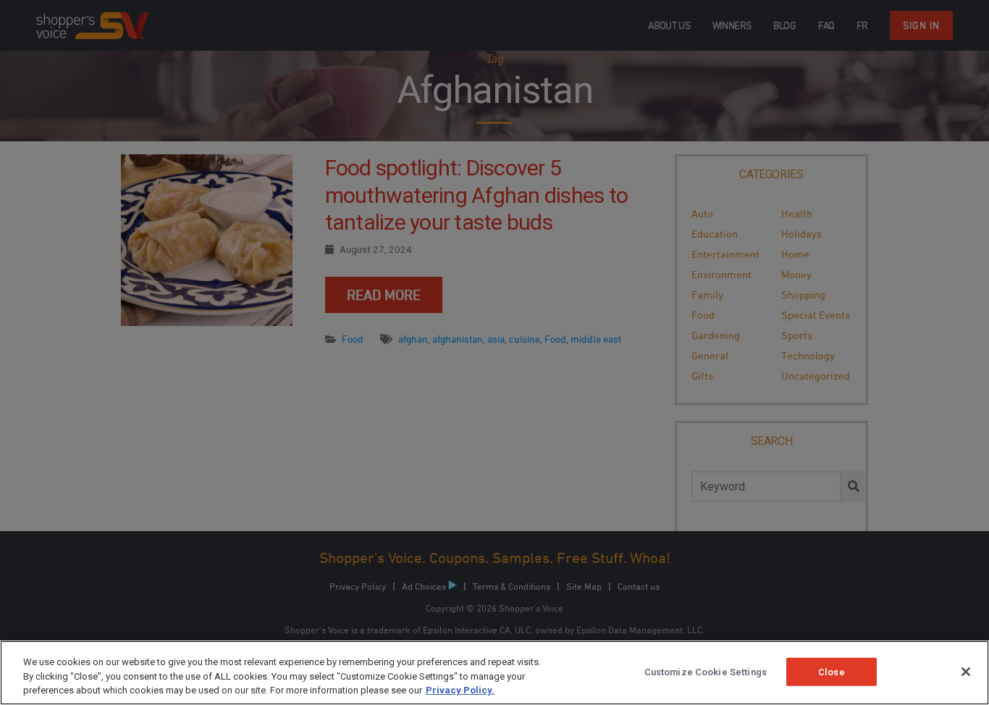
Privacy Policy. (460, 690)
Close (831, 671)
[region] (494, 673)
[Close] (966, 672)
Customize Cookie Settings (705, 671)
